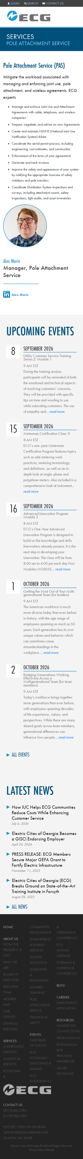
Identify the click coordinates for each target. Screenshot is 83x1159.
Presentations (68, 1038)
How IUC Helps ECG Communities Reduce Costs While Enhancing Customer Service (43, 812)
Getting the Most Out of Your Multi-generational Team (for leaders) (49, 593)
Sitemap (49, 1150)
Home (8, 927)
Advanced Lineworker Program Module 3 (45, 515)
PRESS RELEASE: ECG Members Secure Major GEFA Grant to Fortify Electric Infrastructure (41, 859)
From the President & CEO (12, 950)
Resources (65, 1020)
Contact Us (55, 3)
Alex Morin (11, 261)
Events (35, 1034)
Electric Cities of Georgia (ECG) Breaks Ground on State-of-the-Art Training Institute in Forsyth (43, 885)
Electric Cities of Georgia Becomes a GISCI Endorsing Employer (44, 836)
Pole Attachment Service (40, 1005)
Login (15, 3)
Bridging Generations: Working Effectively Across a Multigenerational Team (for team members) (47, 680)
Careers (63, 997)
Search (32, 3)
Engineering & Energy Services (40, 944)
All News (19, 906)
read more (57, 411)
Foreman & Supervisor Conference (67, 968)
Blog (61, 985)
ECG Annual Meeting (63, 950)
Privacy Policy (36, 1150)
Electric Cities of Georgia (29, 16)
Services (20, 36)
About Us (10, 939)
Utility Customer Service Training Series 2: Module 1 (47, 357)
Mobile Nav (72, 17)
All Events (21, 754)
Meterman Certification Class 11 (46, 433)
